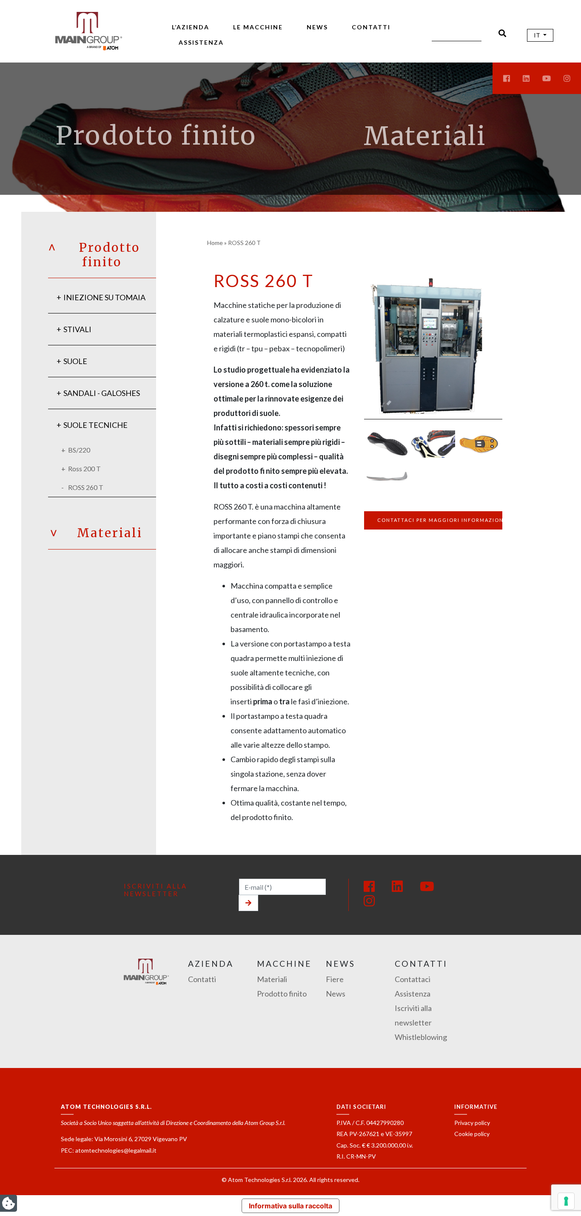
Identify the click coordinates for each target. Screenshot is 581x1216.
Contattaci (412, 979)
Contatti (371, 27)
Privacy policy (472, 1122)
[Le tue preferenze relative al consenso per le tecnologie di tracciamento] (566, 1201)
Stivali (77, 329)
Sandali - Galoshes (101, 393)
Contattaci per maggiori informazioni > (439, 520)
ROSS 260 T (85, 487)
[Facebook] (369, 886)
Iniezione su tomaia (104, 297)
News (317, 27)
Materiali (425, 136)
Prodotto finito (282, 993)
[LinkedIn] (397, 886)
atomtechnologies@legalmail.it (116, 1150)
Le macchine (258, 27)
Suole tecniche (95, 425)
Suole (75, 361)
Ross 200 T (84, 468)
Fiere (335, 979)
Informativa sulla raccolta (290, 1206)
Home (215, 242)
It (537, 35)
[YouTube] (427, 886)
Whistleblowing (421, 1037)
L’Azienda (190, 27)
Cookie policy (472, 1133)
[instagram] (567, 78)
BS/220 (79, 450)
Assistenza (201, 42)
